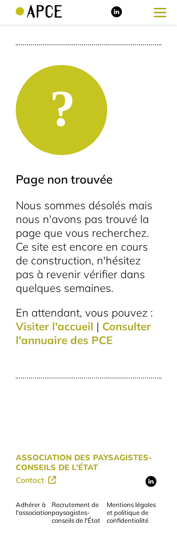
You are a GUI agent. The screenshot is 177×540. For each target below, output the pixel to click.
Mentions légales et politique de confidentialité (131, 512)
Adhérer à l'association (34, 508)
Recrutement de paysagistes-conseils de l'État (76, 512)
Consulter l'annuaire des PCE (83, 333)
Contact (31, 480)
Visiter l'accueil (54, 326)
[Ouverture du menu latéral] (160, 12)
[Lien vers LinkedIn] (116, 15)
